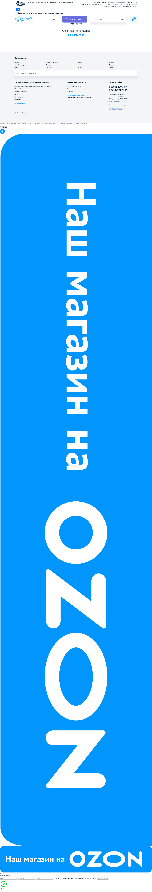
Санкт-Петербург (19, 65)
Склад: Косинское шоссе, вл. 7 (128, 6)
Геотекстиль (18, 100)
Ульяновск (112, 62)
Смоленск (49, 68)
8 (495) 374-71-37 (100, 2)
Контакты (53, 2)
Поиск (122, 19)
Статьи (69, 89)
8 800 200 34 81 (132, 2)
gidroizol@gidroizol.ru (109, 6)
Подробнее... (84, 124)
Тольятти (112, 65)
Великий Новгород (52, 62)
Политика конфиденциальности (77, 95)
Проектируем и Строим (65, 2)
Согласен (4, 128)
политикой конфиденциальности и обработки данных (79, 878)
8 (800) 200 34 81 (118, 87)
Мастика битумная (20, 89)
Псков (111, 68)
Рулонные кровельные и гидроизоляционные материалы (32, 86)
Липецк (48, 65)
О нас (46, 2)
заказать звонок (103, 878)
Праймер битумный (20, 92)
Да (18, 9)
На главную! (76, 35)
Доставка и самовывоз (35, 2)
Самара (80, 62)
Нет (23, 9)
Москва (16, 62)
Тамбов (80, 68)
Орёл (79, 65)
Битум (16, 94)
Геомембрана (18, 97)
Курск (16, 68)
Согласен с (75, 878)
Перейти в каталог (20, 103)
